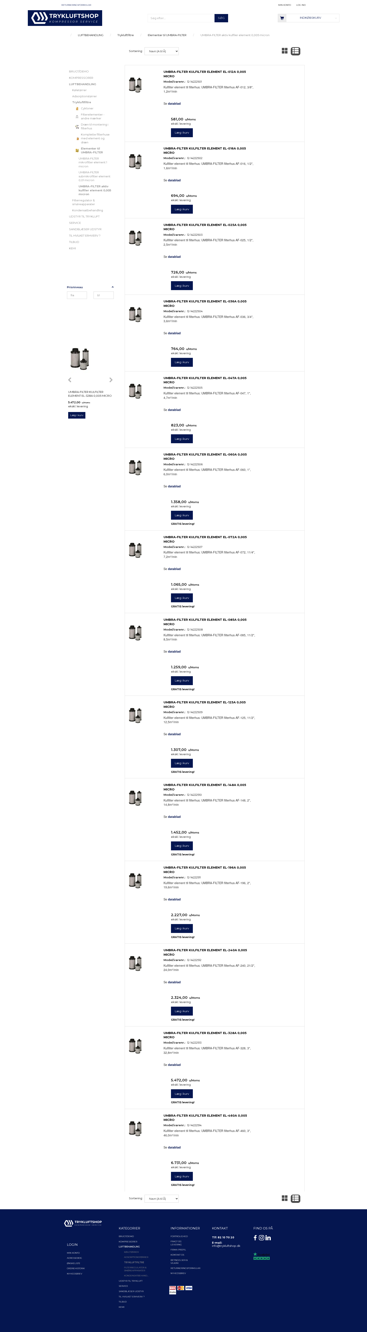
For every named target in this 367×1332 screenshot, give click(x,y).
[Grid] (285, 51)
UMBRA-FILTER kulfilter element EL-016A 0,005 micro (205, 151)
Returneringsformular (76, 5)
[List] (295, 51)
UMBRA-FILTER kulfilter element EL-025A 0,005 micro (205, 227)
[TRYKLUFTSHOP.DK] (65, 17)
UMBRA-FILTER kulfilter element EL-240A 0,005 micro (205, 952)
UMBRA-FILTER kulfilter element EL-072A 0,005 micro (205, 539)
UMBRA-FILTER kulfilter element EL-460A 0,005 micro (205, 1118)
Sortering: (136, 51)
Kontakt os (177, 1254)
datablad (174, 103)
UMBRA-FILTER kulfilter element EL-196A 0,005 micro (205, 870)
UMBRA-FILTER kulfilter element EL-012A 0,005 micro (205, 74)
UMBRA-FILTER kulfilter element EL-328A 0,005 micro (90, 394)
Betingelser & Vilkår (179, 1261)
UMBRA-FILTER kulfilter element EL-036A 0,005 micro (205, 303)
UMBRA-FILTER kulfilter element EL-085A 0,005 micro (205, 622)
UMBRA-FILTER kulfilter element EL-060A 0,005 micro (205, 457)
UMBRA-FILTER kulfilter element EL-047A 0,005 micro (205, 380)
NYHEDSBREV (178, 1273)
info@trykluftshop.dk (226, 1245)
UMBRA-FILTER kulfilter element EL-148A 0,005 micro (205, 787)
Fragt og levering (176, 1243)
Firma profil (178, 1249)
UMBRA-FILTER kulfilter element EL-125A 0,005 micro (205, 704)
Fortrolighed (179, 1236)
